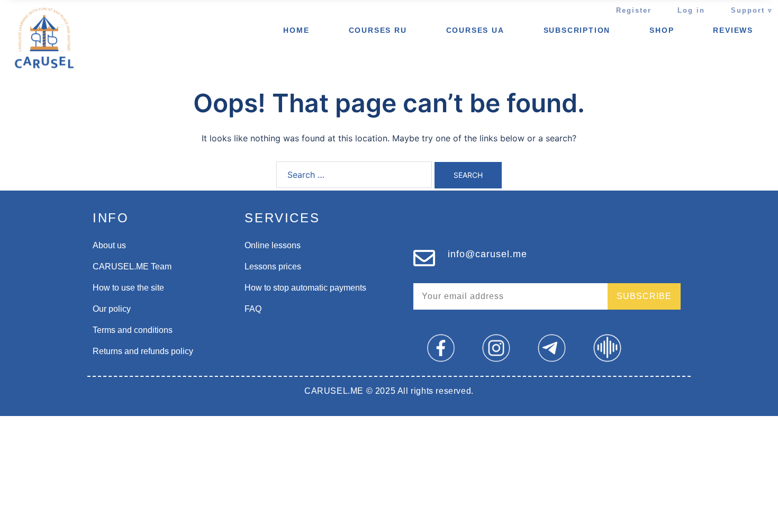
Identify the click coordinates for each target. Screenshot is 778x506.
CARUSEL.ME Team (132, 266)
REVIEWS (733, 30)
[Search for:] (354, 174)
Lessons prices (273, 266)
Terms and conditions (133, 330)
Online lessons (273, 245)
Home (296, 30)
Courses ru (378, 30)
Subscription (577, 30)
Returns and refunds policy (143, 351)
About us (109, 245)
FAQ (253, 308)
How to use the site (128, 287)
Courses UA (475, 30)
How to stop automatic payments (305, 287)
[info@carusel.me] (424, 258)
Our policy (112, 308)
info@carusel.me (487, 254)
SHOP (661, 30)
